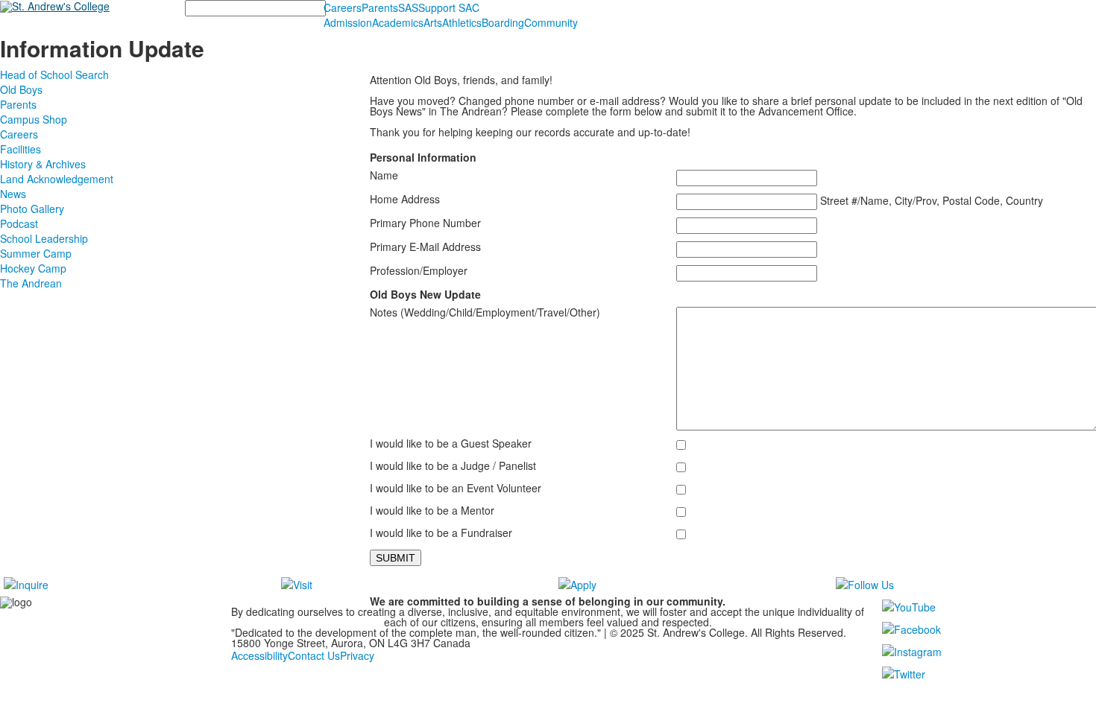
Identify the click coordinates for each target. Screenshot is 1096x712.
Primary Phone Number (425, 222)
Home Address (405, 198)
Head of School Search (54, 74)
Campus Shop (33, 119)
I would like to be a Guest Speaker (451, 443)
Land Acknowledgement (56, 178)
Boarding (503, 22)
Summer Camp (36, 253)
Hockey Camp (33, 268)
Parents (380, 7)
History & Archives (43, 163)
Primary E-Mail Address (425, 246)
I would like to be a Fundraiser (441, 532)
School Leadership (44, 238)
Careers (343, 7)
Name (384, 175)
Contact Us (314, 655)
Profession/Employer (418, 270)
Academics (397, 22)
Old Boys (21, 89)
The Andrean (31, 283)
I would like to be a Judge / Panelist (453, 465)
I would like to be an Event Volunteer (455, 487)
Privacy (357, 655)
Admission (348, 22)
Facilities (20, 149)
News (13, 193)
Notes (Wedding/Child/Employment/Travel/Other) (485, 312)
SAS (408, 7)
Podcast (19, 223)
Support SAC (448, 7)
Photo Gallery (32, 208)
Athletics (462, 22)
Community (551, 22)
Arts (432, 22)
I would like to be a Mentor (432, 510)
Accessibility (259, 655)
